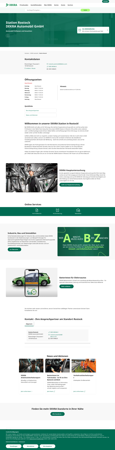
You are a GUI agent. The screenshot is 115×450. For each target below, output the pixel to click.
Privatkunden (24, 5)
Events (63, 5)
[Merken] (8, 36)
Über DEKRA (48, 5)
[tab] (29, 324)
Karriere (70, 5)
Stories (56, 5)
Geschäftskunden (36, 5)
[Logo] (12, 5)
